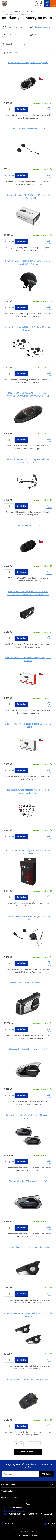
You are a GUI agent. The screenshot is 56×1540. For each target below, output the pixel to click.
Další (37, 1443)
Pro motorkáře (15, 11)
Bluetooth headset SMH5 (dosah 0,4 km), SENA (28, 1379)
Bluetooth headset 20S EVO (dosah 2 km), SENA (28, 1247)
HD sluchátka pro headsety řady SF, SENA (28, 128)
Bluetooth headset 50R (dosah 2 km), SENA (28, 1181)
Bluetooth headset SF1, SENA (28, 525)
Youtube (51, 1523)
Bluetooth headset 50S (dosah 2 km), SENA (28, 1048)
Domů (4, 11)
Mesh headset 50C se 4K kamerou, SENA (28, 982)
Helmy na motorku (30, 11)
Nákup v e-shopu (8, 1484)
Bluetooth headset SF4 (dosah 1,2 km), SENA (28, 62)
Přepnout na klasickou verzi (28, 1535)
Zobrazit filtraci (13, 52)
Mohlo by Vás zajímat (10, 1498)
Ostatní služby (7, 1491)
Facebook (9, 1523)
